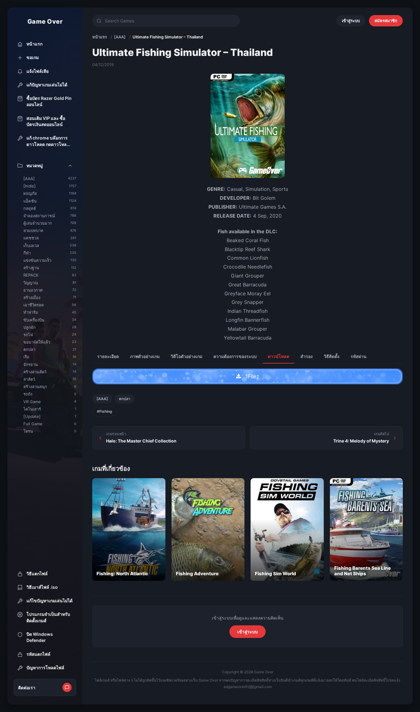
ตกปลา (124, 398)
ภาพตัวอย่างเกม (145, 356)
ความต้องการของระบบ (235, 356)
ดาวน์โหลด (278, 356)
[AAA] (119, 36)
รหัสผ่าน (359, 356)
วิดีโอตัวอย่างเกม (186, 356)
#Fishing (104, 411)
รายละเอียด (108, 356)
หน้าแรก (99, 36)
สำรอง (306, 356)
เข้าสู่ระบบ (351, 20)
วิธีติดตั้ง (331, 356)
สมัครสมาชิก (385, 20)
